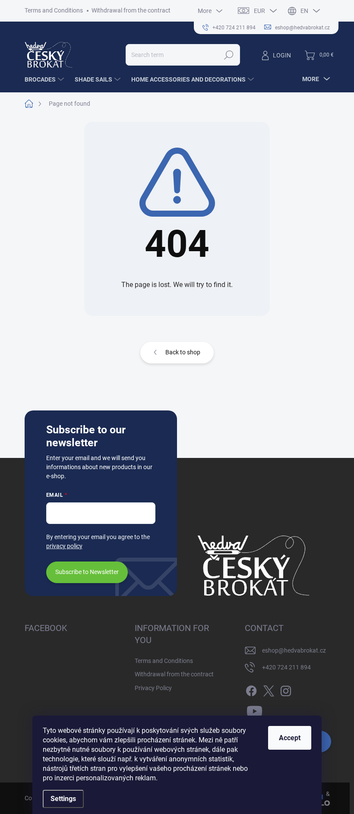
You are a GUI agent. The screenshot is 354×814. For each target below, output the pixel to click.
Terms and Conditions (54, 10)
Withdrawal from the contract (131, 10)
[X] (268, 689)
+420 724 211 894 (286, 667)
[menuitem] (45, 79)
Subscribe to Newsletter (87, 571)
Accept (289, 738)
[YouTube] (254, 710)
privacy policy (64, 546)
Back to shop (182, 352)
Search (228, 54)
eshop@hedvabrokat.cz (294, 650)
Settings (63, 799)
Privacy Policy (153, 688)
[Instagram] (285, 689)
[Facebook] (251, 689)
